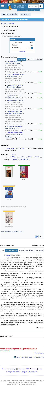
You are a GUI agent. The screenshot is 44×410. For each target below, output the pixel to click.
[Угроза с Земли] (9, 197)
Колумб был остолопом (15, 85)
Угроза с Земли (12, 96)
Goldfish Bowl (17, 113)
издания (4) (25, 14)
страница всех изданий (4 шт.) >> (12, 232)
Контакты (33, 369)
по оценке (39, 250)
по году (29, 59)
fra (12, 369)
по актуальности (11, 250)
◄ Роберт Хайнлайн (9, 14)
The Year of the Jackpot (13, 63)
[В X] (41, 236)
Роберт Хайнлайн (7, 23)
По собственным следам (15, 74)
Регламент (21, 369)
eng (9, 369)
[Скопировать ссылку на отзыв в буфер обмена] (5, 255)
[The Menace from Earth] (9, 223)
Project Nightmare (11, 128)
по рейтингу (38, 59)
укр (15, 369)
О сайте (5, 369)
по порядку (22, 59)
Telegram (24, 372)
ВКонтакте (16, 372)
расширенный (35, 10)
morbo (8, 255)
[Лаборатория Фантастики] (10, 6)
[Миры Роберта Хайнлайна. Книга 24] (9, 177)
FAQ (27, 369)
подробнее (22, 51)
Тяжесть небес (12, 100)
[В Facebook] (38, 236)
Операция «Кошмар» (14, 126)
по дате (21, 250)
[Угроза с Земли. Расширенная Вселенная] (24, 178)
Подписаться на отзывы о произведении (29, 357)
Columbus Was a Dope (13, 87)
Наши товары (33, 372)
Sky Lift (20, 100)
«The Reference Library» (16, 148)
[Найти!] (40, 6)
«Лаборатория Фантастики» (26, 384)
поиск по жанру (22, 10)
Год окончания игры (14, 61)
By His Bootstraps (12, 76)
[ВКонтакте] (36, 236)
